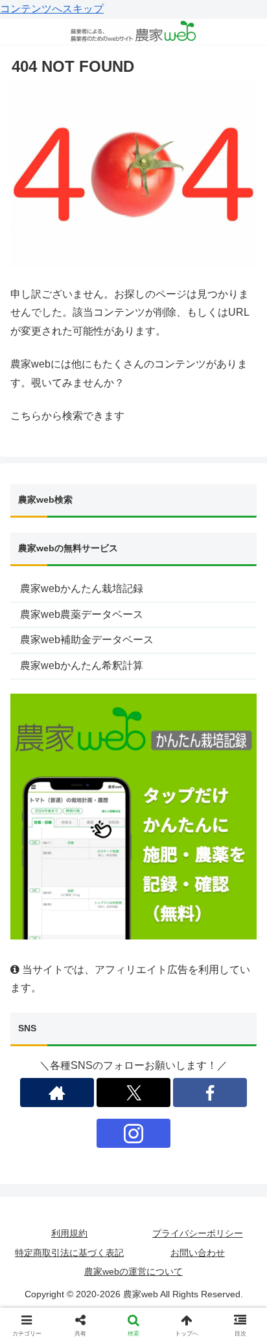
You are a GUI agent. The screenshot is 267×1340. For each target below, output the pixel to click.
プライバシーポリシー (197, 1233)
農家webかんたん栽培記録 (81, 588)
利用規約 (69, 1233)
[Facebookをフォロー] (210, 1092)
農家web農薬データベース (81, 614)
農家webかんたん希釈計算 (81, 665)
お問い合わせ (197, 1252)
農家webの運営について (133, 1271)
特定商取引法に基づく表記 (69, 1252)
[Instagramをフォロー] (133, 1133)
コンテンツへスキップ (52, 8)
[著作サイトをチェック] (57, 1092)
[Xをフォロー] (133, 1092)
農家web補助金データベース (87, 639)
